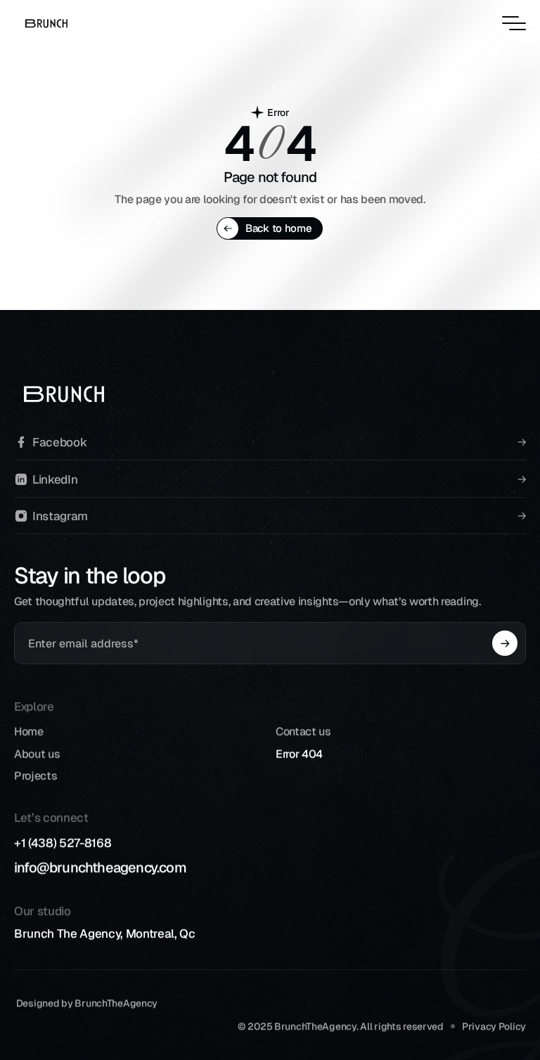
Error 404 (299, 753)
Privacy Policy (494, 1025)
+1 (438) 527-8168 (62, 843)
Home (29, 731)
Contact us (303, 731)
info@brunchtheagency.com (100, 867)
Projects (35, 775)
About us (37, 753)
